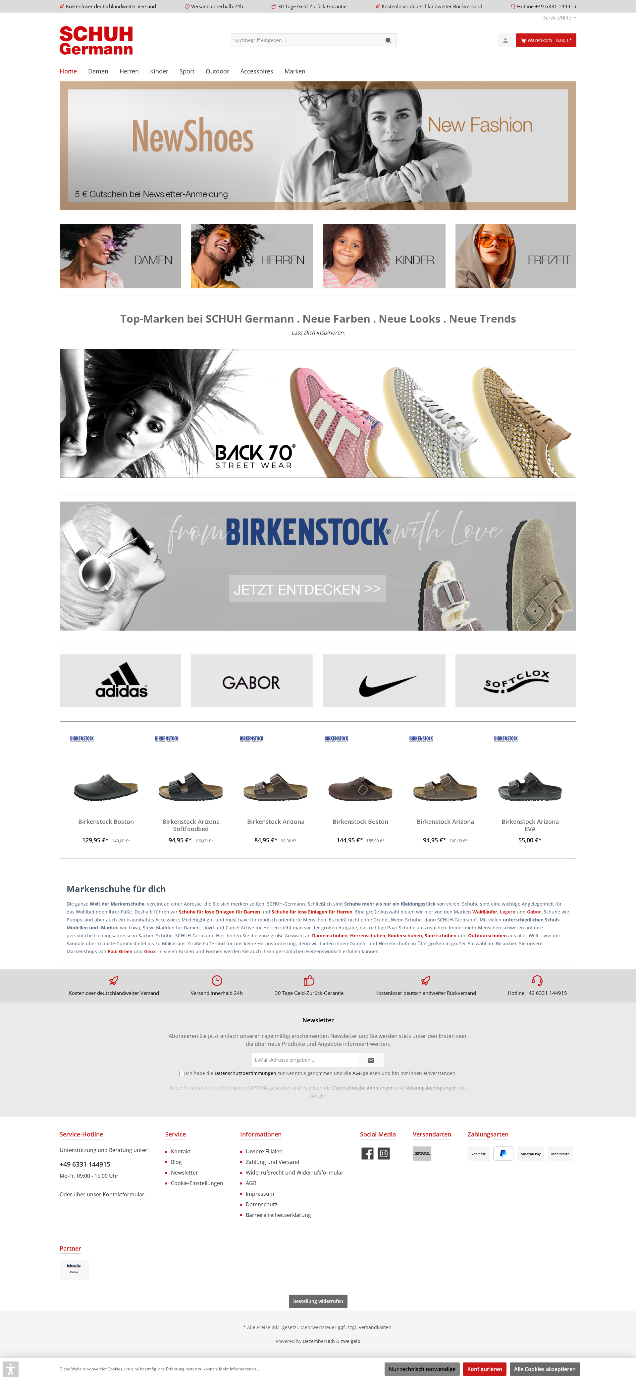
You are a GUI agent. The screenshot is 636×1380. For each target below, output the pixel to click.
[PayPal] (503, 1153)
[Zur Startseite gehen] (96, 40)
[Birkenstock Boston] (106, 768)
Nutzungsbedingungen (431, 1088)
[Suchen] (389, 40)
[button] (11, 1369)
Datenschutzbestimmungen (363, 1088)
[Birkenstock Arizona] (275, 768)
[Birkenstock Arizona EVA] (530, 768)
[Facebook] (367, 1153)
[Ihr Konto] (505, 40)
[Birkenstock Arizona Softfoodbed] (191, 768)
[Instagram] (383, 1153)
